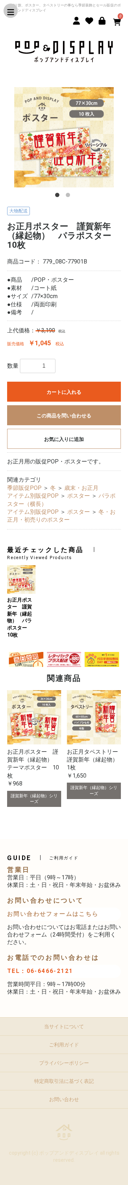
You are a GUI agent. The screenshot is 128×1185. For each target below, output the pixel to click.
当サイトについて (64, 1026)
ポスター (78, 495)
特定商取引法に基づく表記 (64, 1081)
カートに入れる (64, 392)
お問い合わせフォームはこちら (53, 913)
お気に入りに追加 (64, 439)
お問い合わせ (64, 1099)
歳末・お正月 (81, 487)
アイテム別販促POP (33, 495)
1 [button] (58, 196)
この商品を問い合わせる (64, 415)
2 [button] (69, 196)
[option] (64, 137)
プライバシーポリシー (64, 1063)
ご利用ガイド (64, 1045)
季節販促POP (24, 487)
